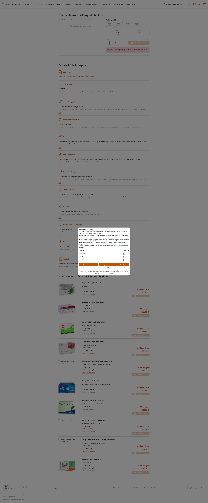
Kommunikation (83, 260)
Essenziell (81, 250)
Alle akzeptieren (121, 265)
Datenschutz (98, 273)
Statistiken (81, 256)
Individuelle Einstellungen (88, 265)
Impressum (110, 273)
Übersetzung (82, 253)
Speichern (106, 265)
